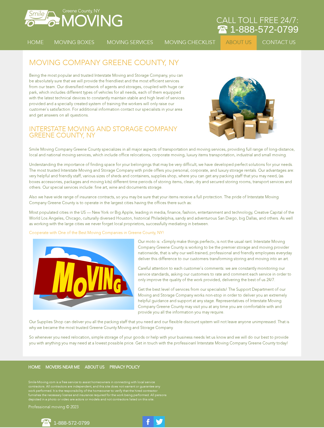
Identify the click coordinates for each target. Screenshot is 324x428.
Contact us (279, 42)
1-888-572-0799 (264, 29)
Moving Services (130, 42)
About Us (239, 42)
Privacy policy (125, 367)
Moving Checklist (190, 42)
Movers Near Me (63, 367)
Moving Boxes (74, 42)
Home (35, 42)
